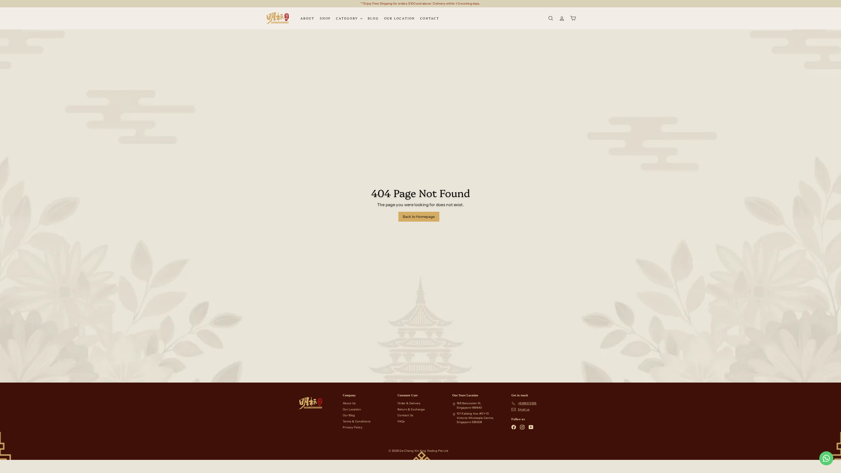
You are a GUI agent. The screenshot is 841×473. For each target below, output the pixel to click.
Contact (429, 18)
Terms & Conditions (356, 421)
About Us (349, 403)
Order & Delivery (409, 403)
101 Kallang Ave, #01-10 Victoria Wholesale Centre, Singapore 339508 (475, 418)
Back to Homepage (419, 216)
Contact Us (405, 415)
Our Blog (349, 415)
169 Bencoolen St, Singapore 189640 (469, 405)
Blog (373, 18)
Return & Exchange (411, 409)
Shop (325, 18)
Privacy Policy (352, 427)
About (307, 18)
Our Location (399, 18)
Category (347, 18)
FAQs (401, 421)
